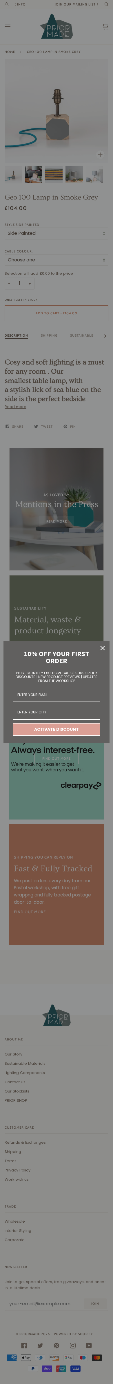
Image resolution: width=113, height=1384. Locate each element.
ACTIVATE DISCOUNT (56, 729)
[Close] (103, 648)
